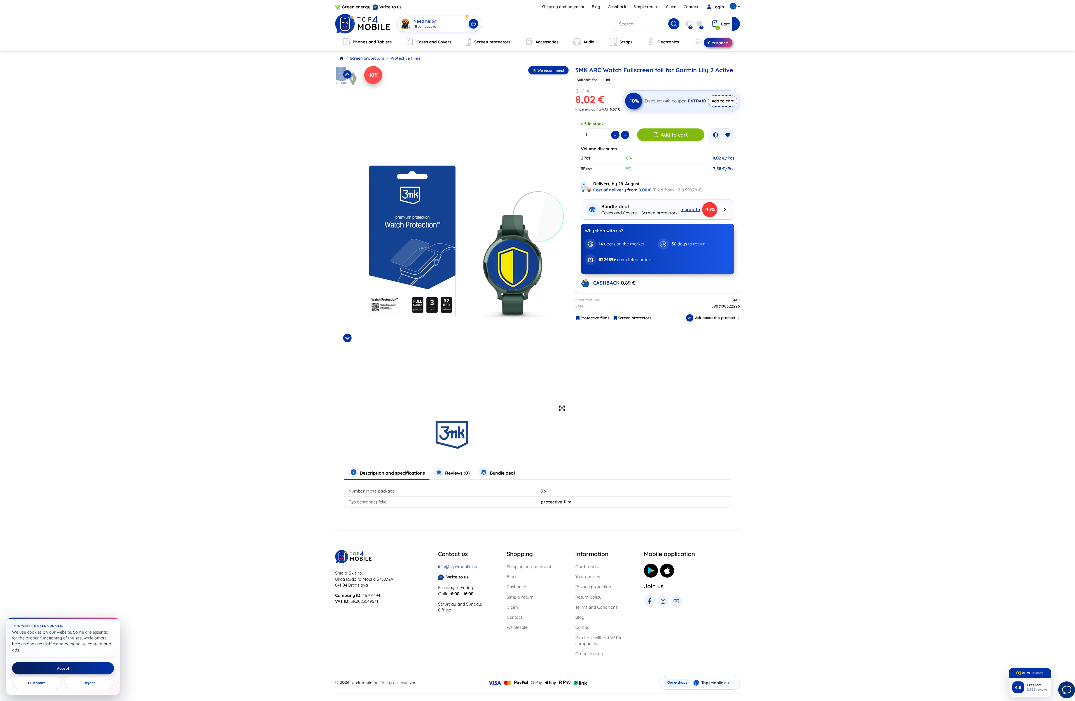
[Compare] (715, 135)
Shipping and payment (563, 6)
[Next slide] (347, 338)
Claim (671, 6)
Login (718, 7)
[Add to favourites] (727, 135)
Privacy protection (593, 586)
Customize (37, 683)
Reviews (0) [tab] (457, 473)
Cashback (617, 6)
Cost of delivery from (622, 190)
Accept (63, 668)
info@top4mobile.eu (457, 566)
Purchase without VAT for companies (599, 640)
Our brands (586, 566)
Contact (691, 6)
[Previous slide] (347, 74)
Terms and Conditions (596, 607)
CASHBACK (607, 283)
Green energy (356, 7)
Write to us (390, 7)
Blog (596, 6)
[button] (347, 93)
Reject (89, 683)
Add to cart (723, 101)
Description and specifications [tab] (392, 473)
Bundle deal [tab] (502, 473)
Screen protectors (367, 58)
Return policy (588, 597)
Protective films (405, 58)
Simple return (646, 6)
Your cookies (587, 576)
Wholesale (517, 627)
